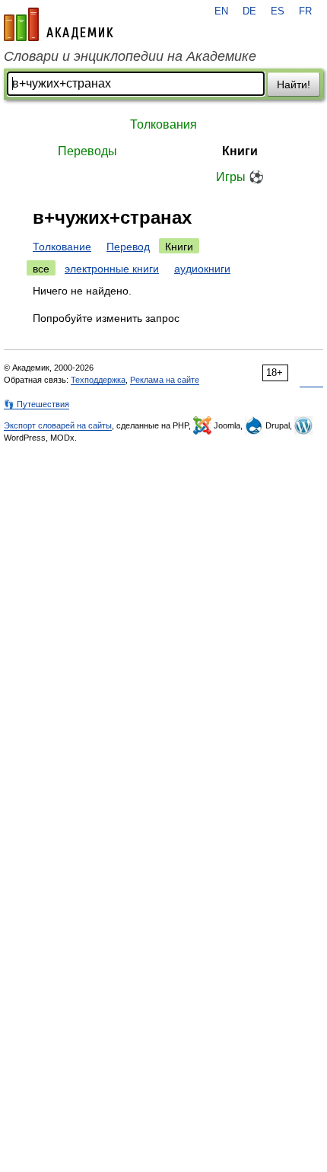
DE (249, 11)
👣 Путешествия (36, 404)
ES (277, 11)
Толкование (62, 246)
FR (305, 11)
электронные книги (112, 269)
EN (221, 11)
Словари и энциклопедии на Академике (130, 56)
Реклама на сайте (164, 379)
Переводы (87, 151)
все (41, 269)
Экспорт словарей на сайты (58, 425)
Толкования (163, 124)
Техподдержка (98, 379)
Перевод (128, 246)
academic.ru (58, 24)
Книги (240, 151)
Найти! (293, 84)
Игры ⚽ (240, 176)
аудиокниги (202, 269)
